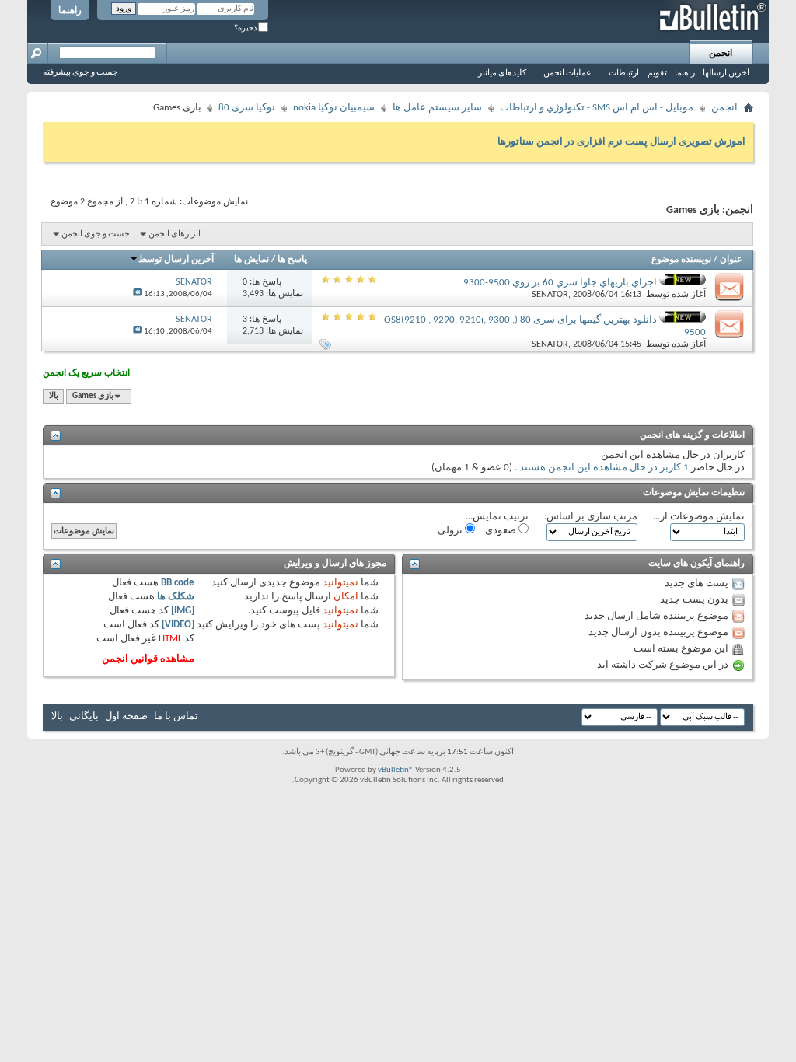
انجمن (720, 53)
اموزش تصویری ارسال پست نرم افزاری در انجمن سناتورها (621, 142)
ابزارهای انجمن (174, 234)
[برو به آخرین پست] (137, 294)
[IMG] (182, 611)
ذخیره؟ (246, 28)
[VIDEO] (178, 625)
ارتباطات (624, 73)
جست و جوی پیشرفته (80, 72)
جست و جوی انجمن (95, 234)
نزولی (451, 531)
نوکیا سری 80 (246, 108)
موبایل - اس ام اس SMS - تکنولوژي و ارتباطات (596, 108)
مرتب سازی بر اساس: (590, 517)
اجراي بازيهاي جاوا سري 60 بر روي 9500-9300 (560, 283)
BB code (177, 583)
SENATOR (550, 294)
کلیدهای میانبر (502, 73)
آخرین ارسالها (726, 73)
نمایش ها (251, 259)
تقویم (657, 73)
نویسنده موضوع (681, 259)
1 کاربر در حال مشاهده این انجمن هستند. (603, 468)
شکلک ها (175, 597)
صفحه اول (126, 716)
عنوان (731, 259)
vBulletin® (396, 770)
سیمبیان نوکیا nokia (334, 108)
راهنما (70, 11)
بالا (53, 396)
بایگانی (84, 716)
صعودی (501, 531)
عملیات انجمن (567, 73)
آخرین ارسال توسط (176, 259)
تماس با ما (176, 716)
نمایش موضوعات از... (699, 517)
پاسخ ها (292, 259)
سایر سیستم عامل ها (437, 108)
